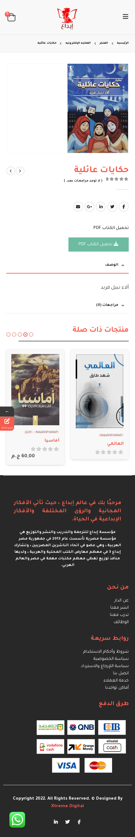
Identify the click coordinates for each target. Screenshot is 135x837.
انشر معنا (119, 608)
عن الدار (122, 600)
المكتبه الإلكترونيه (111, 435)
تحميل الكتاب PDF (96, 244)
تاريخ (28, 432)
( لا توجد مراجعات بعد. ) (83, 181)
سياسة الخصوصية (111, 659)
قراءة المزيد (86, 364)
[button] (31, 334)
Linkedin (56, 821)
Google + (89, 207)
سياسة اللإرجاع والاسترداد (105, 666)
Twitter (112, 207)
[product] (100, 391)
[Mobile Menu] (124, 17)
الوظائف (121, 622)
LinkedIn (101, 207)
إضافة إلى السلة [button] (21, 364)
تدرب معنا (119, 615)
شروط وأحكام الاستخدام (106, 651)
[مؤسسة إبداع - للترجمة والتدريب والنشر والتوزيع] (67, 17)
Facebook (124, 207)
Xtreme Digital (67, 806)
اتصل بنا (121, 673)
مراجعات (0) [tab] (107, 305)
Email (78, 207)
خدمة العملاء (116, 680)
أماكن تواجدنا (117, 688)
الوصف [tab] (111, 265)
